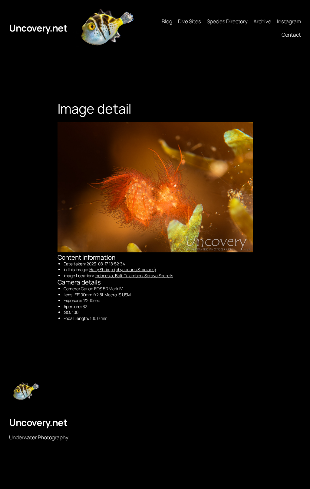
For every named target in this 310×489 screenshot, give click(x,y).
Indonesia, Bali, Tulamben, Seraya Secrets (134, 275)
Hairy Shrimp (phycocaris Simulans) (122, 269)
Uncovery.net (38, 28)
